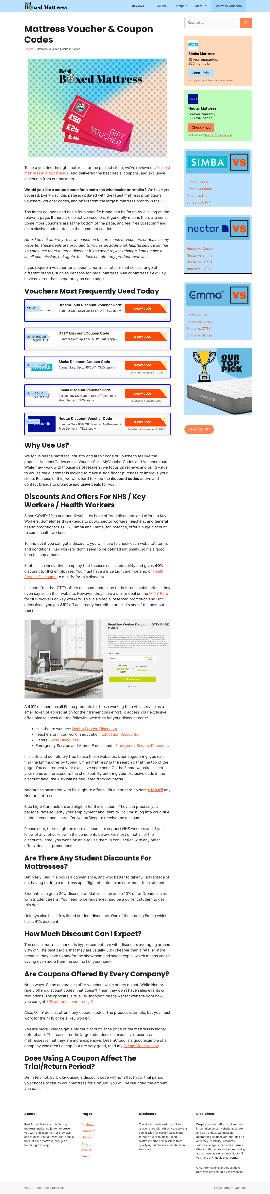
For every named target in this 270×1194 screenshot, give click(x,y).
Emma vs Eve (197, 315)
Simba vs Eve (197, 182)
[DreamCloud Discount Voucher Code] (42, 310)
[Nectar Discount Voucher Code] (42, 424)
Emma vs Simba (199, 335)
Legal (218, 1188)
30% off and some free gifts (70, 1001)
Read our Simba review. (221, 80)
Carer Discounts (63, 740)
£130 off (155, 790)
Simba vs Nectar (199, 196)
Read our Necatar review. (218, 135)
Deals (86, 1156)
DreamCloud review (141, 1046)
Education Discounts (120, 734)
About (228, 1188)
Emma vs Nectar (199, 322)
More (199, 6)
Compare (181, 6)
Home (30, 48)
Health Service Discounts (94, 729)
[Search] (246, 23)
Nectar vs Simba (199, 262)
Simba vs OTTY (198, 202)
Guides (162, 6)
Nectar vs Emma (199, 255)
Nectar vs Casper (200, 249)
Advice (87, 1150)
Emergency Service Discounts (142, 745)
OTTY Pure (158, 593)
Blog (85, 1144)
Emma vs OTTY (198, 329)
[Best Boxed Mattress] (46, 6)
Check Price (201, 73)
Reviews (138, 6)
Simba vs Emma (199, 189)
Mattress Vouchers (228, 6)
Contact (240, 1188)
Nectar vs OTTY (198, 269)
